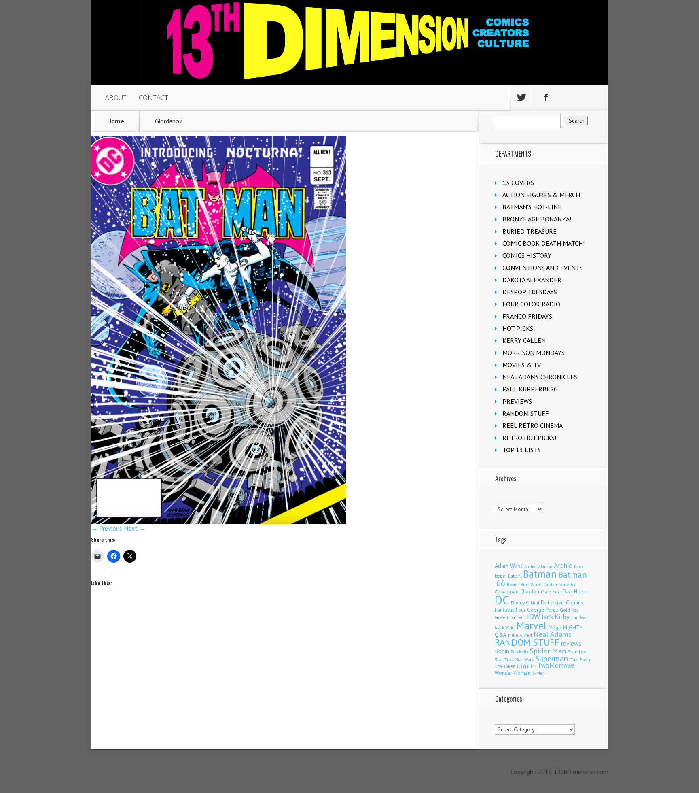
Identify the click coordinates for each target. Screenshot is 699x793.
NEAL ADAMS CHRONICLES (539, 377)
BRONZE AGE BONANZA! (536, 219)
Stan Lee (577, 651)
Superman (551, 658)
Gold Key (569, 610)
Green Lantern (510, 617)
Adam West (509, 566)
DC (502, 600)
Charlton (529, 591)
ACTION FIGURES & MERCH (541, 195)
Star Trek (504, 660)
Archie (563, 565)
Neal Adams (553, 634)
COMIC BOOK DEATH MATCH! (543, 243)
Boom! (513, 584)
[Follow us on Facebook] (546, 98)
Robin (502, 651)
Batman (540, 574)
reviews (571, 643)
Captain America (559, 584)
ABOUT (116, 97)
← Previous (106, 528)
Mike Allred (520, 635)
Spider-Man (548, 650)
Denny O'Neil (525, 603)
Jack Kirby (556, 616)
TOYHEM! (526, 666)
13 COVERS (518, 183)
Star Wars (524, 660)
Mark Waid (505, 628)
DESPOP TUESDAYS (529, 292)
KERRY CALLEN (524, 340)
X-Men (538, 673)
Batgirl (514, 576)
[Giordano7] (218, 522)
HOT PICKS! (518, 328)
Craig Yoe (551, 592)
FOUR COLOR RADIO (531, 304)
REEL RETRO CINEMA (532, 425)
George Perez (542, 609)
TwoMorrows (556, 665)
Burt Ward (531, 584)
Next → (135, 528)
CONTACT (153, 97)
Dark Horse (574, 591)
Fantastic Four (510, 609)
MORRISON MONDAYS (533, 353)
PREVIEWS (517, 401)
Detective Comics (562, 602)
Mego (555, 627)
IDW (533, 616)
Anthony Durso (538, 566)
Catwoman (507, 592)
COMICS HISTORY (526, 255)
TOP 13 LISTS (521, 450)
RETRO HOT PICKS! (529, 438)
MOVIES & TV (521, 365)
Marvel (531, 625)
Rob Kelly (519, 652)
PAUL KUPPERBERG (530, 389)
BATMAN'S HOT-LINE (531, 207)
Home (115, 121)
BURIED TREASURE (529, 231)
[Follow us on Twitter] (521, 98)
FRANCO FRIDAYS (527, 316)
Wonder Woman (513, 673)
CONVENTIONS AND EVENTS (542, 268)
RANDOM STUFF (525, 413)
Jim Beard (580, 617)
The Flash (580, 660)
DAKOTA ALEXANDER (531, 280)
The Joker (505, 666)
